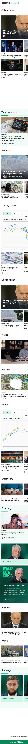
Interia (2, 6)
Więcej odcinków (9, 600)
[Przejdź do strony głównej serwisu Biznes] (15, 3)
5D (14, 213)
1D (7, 213)
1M (22, 213)
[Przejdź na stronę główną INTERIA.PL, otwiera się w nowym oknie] (6, 3)
